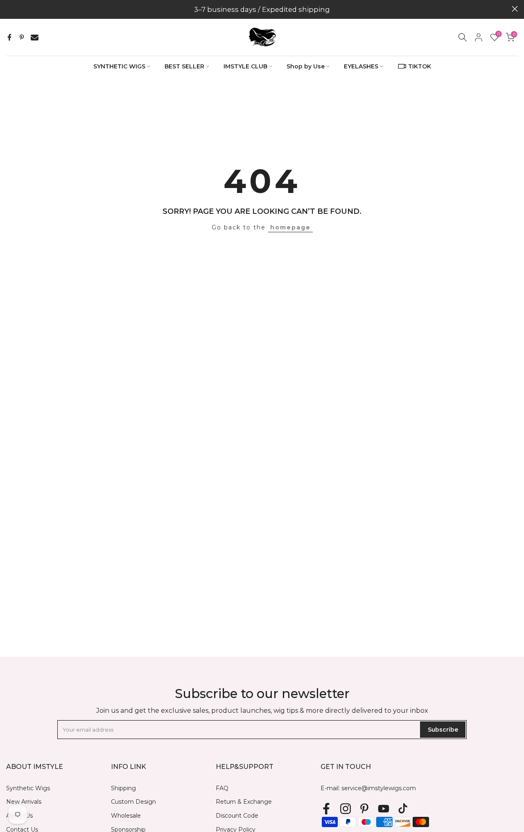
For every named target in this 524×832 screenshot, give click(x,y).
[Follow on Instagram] (345, 808)
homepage (290, 227)
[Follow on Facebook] (326, 808)
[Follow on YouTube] (383, 808)
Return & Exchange (244, 801)
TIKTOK (419, 66)
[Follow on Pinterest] (364, 808)
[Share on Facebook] (9, 37)
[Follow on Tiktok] (403, 808)
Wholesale (126, 815)
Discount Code (237, 815)
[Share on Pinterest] (22, 37)
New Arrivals (23, 801)
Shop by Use (306, 66)
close (9, 9)
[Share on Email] (34, 37)
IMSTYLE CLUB (245, 66)
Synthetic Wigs (28, 788)
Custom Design (133, 801)
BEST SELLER (184, 66)
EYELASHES (361, 66)
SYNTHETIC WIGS (119, 66)
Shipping (123, 788)
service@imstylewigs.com (378, 788)
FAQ (222, 788)
